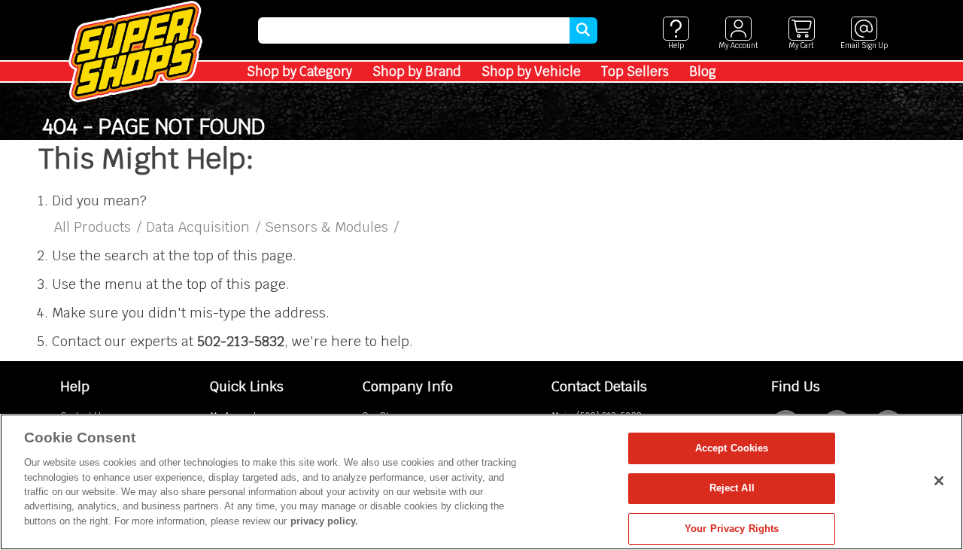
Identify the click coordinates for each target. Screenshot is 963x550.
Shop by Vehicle (531, 71)
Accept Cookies (732, 448)
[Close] (938, 480)
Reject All (732, 488)
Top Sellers (635, 71)
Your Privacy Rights (732, 528)
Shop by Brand (416, 71)
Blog (702, 71)
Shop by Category (299, 71)
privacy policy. (324, 521)
